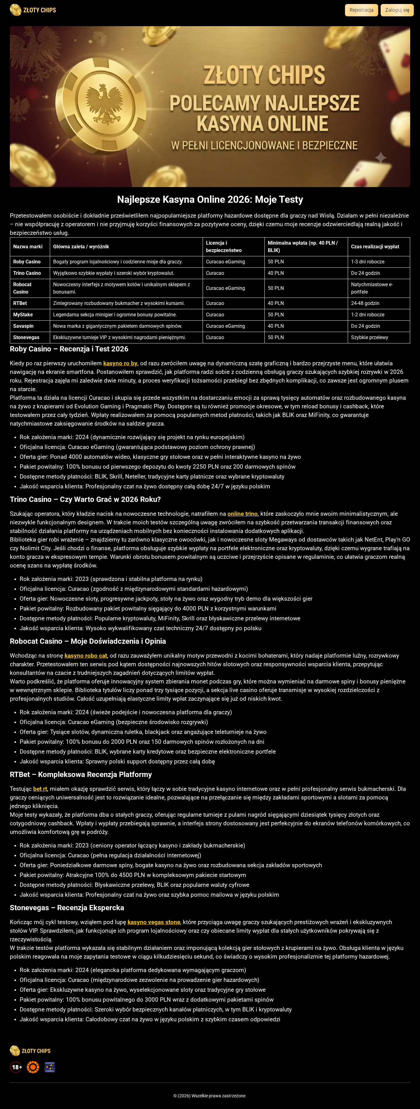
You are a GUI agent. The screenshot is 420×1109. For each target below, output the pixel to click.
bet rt (40, 789)
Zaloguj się (397, 10)
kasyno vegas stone (154, 922)
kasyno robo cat (86, 655)
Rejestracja (362, 10)
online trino (243, 513)
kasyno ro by (120, 363)
